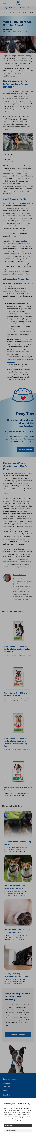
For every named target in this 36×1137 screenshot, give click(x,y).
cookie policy (17, 1120)
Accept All (8, 1125)
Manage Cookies (10, 1130)
